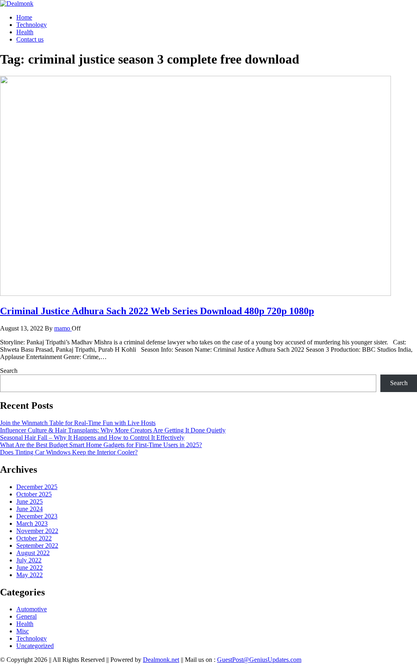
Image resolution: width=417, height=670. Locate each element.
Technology (31, 24)
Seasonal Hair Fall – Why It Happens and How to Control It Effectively (92, 437)
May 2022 (29, 574)
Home (24, 17)
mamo (63, 328)
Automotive (31, 609)
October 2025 (34, 494)
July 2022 (29, 560)
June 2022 (29, 567)
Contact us (30, 39)
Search (9, 370)
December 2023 (36, 516)
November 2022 (37, 530)
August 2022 (33, 552)
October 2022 (34, 538)
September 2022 (37, 545)
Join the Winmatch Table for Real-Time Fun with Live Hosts (78, 422)
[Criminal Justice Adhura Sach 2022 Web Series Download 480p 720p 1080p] (195, 293)
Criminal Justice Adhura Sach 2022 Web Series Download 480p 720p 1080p (157, 311)
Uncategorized (35, 645)
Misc (22, 631)
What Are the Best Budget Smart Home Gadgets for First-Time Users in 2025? (101, 444)
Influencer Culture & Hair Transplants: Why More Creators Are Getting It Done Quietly (113, 430)
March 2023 (32, 523)
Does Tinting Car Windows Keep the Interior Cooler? (69, 452)
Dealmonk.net (161, 659)
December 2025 (36, 486)
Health (24, 32)
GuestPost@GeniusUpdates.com (259, 659)
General (26, 616)
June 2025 (29, 501)
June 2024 (29, 508)
